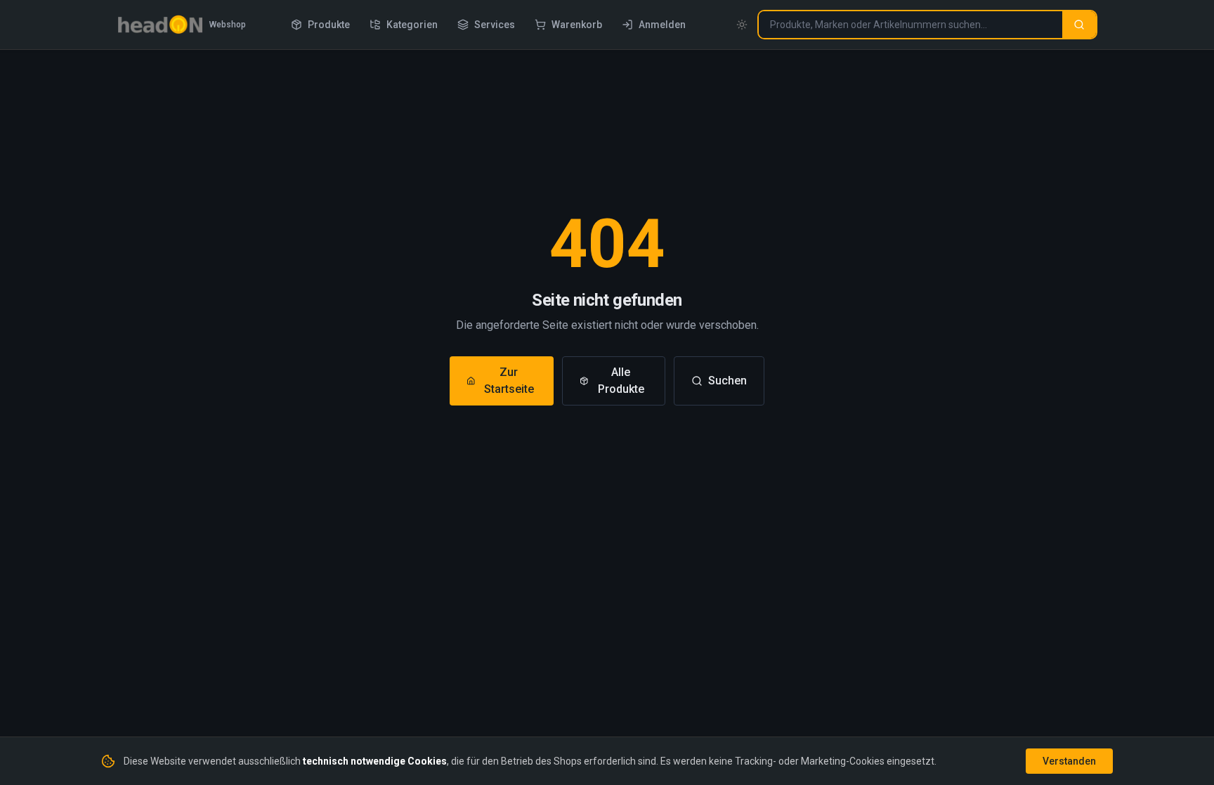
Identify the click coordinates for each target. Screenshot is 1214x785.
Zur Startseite (509, 380)
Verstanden (1069, 761)
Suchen (727, 380)
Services (494, 24)
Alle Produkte (621, 380)
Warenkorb (576, 24)
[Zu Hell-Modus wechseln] (742, 24)
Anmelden (662, 24)
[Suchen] (1079, 24)
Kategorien (412, 24)
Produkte (329, 24)
